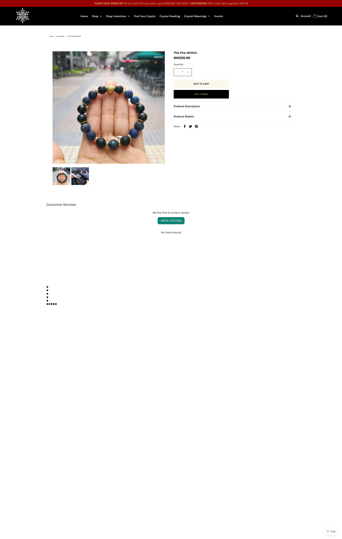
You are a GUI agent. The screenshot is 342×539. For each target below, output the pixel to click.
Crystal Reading (170, 16)
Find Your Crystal (145, 16)
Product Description (187, 106)
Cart (322, 16)
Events (218, 16)
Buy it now (201, 94)
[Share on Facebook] (184, 126)
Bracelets (60, 36)
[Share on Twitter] (190, 126)
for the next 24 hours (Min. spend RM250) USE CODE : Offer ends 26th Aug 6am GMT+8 (171, 3)
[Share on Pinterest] (196, 126)
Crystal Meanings (195, 16)
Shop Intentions (116, 16)
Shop (95, 16)
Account (306, 16)
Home (84, 16)
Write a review (171, 220)
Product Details (184, 116)
